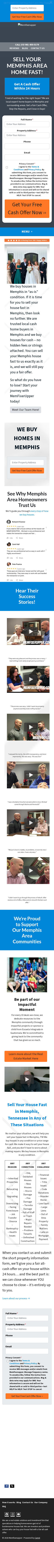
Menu (26, 232)
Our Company (40, 1502)
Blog (25, 48)
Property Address (27, 130)
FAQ (4, 1506)
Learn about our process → (16, 1298)
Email (27, 152)
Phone (27, 141)
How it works (8, 1502)
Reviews (14, 48)
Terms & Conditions (19, 1362)
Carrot (37, 1537)
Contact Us (38, 48)
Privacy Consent (27, 164)
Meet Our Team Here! (25, 410)
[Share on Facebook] (6, 1486)
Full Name (27, 119)
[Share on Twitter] (12, 1486)
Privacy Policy (34, 169)
